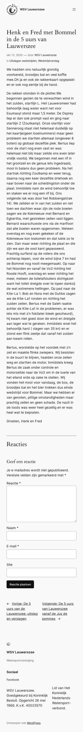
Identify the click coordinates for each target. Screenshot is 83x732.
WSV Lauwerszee (32, 9)
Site (10, 565)
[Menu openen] (74, 9)
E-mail (13, 546)
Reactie (14, 483)
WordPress (34, 722)
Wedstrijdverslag (48, 60)
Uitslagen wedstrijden (23, 60)
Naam (13, 528)
